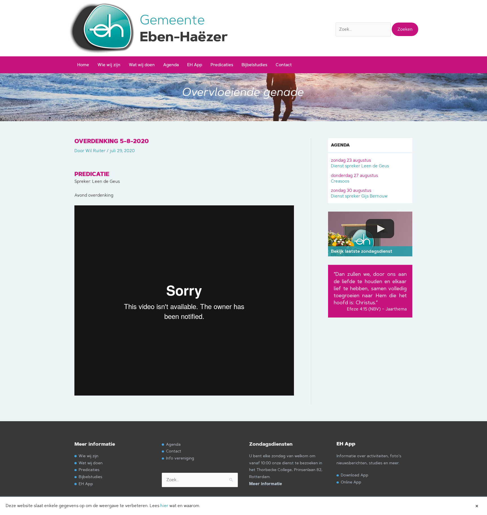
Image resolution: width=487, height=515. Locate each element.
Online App (351, 482)
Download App (354, 475)
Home (83, 65)
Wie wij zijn (109, 65)
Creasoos (354, 178)
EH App (194, 65)
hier (164, 506)
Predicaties (222, 65)
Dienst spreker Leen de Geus (360, 163)
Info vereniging (180, 458)
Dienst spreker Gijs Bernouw (359, 193)
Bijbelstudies (254, 65)
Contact (284, 65)
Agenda (171, 65)
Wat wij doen (142, 65)
